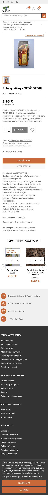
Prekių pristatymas (9, 442)
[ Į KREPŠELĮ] (12, 260)
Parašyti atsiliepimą (12, 151)
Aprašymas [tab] (24, 160)
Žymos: (6, 141)
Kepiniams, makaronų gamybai (14, 359)
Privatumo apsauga (9, 450)
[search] (43, 15)
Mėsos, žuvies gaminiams (11, 363)
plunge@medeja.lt (16, 311)
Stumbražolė (12, 270)
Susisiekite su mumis (9, 435)
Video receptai (7, 388)
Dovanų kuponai (7, 381)
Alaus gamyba (7, 348)
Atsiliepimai (24, 166)
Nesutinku (24, 483)
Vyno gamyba (7, 340)
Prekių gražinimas (8, 446)
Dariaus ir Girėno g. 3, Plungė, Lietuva (24, 296)
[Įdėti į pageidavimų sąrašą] (18, 260)
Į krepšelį (19, 130)
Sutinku (24, 490)
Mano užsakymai (8, 413)
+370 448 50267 (15, 319)
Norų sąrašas (6, 417)
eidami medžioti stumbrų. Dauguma (17, 146)
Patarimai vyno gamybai (11, 396)
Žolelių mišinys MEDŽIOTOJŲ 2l (15, 143)
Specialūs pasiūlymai (10, 384)
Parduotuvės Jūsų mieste (11, 438)
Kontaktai (5, 431)
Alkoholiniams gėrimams (11, 352)
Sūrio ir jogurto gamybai (11, 356)
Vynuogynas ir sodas (9, 344)
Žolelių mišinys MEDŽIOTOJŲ (20, 141)
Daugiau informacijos (11, 476)
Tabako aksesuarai (9, 367)
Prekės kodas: (9, 93)
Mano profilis (6, 409)
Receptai (4, 392)
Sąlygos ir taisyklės (9, 454)
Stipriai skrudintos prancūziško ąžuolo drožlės (35, 272)
